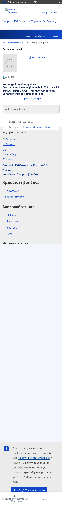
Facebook (12, 221)
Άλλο (10, 233)
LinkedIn (12, 215)
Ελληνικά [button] (54, 12)
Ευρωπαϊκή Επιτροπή (33, 127)
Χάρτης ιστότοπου (15, 197)
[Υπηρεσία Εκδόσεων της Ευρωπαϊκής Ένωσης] (12, 10)
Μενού (55, 36)
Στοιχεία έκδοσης (16, 109)
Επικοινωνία (12, 191)
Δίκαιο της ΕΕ (8, 78)
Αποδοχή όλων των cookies (29, 490)
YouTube (12, 227)
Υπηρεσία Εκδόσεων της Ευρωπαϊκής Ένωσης (29, 21)
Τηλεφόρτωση (39, 57)
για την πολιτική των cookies (34, 458)
